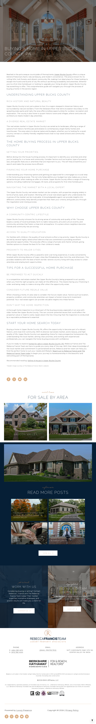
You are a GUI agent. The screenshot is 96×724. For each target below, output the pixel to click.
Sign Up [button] (71, 609)
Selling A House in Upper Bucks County (44, 361)
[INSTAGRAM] (12, 716)
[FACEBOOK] (6, 716)
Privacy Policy (72, 710)
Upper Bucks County (63, 74)
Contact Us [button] (23, 611)
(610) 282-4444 (17, 652)
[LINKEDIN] (17, 716)
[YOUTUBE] (22, 716)
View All (47, 553)
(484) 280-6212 (17, 650)
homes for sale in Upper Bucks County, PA (46, 344)
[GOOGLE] (27, 716)
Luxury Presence (24, 710)
